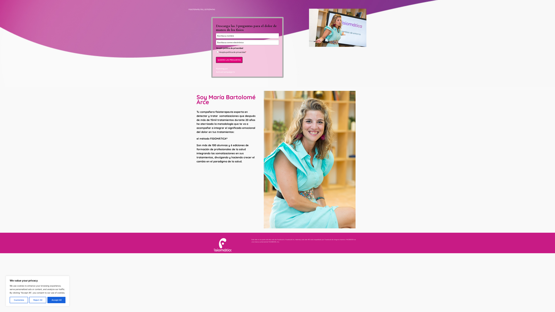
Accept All (56, 300)
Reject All (37, 300)
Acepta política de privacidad (232, 52)
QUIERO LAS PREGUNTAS (229, 60)
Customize (19, 300)
